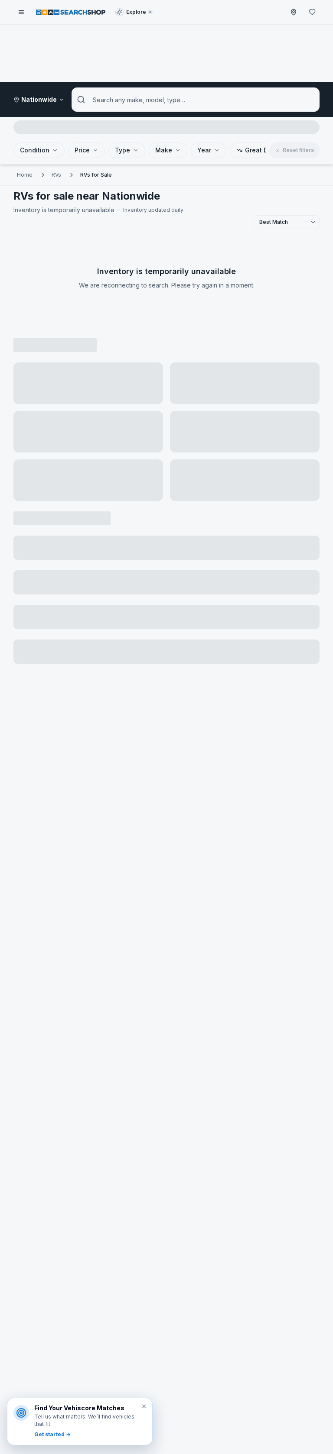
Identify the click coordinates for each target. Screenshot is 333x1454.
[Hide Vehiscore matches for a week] (144, 1406)
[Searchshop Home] (70, 12)
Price (82, 150)
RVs (56, 174)
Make (163, 150)
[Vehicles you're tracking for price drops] (312, 12)
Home (25, 174)
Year (204, 150)
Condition (34, 150)
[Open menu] (21, 12)
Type (122, 150)
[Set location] (293, 12)
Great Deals (263, 150)
